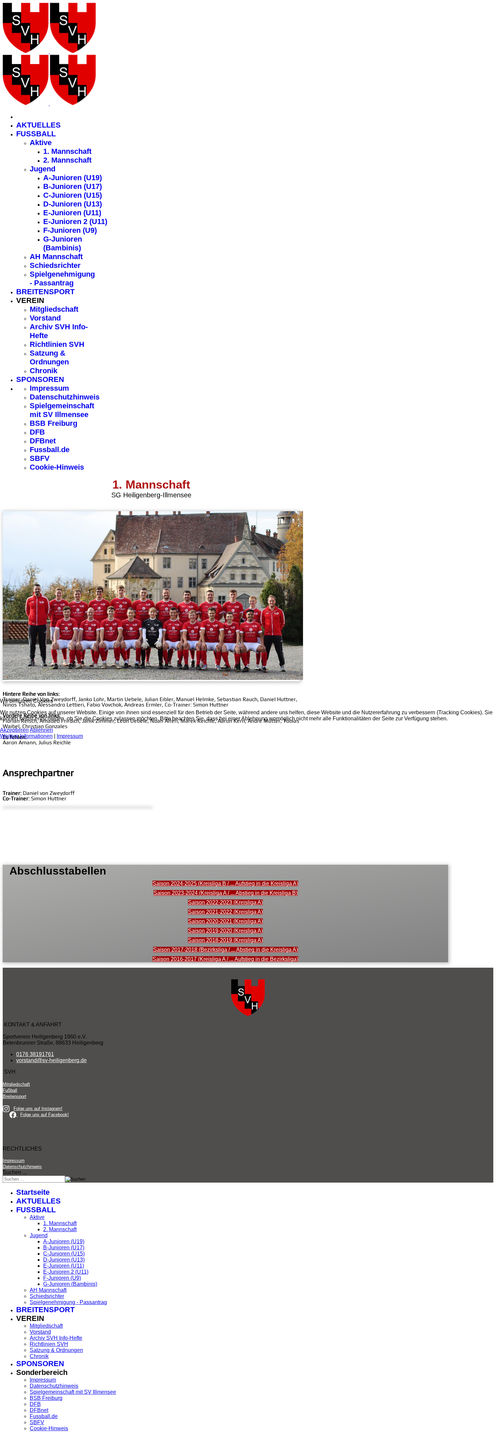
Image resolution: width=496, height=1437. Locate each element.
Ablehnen (41, 730)
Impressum (70, 736)
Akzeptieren (14, 730)
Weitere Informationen (26, 736)
